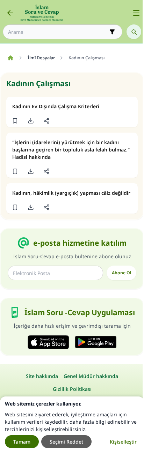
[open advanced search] (112, 32)
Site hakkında (42, 376)
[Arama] (134, 31)
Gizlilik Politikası (72, 389)
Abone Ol (121, 273)
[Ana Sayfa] (10, 58)
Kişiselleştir (123, 441)
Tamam (21, 441)
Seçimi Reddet (66, 441)
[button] (15, 121)
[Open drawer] (136, 13)
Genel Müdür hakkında (91, 376)
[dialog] (72, 424)
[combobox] (57, 32)
